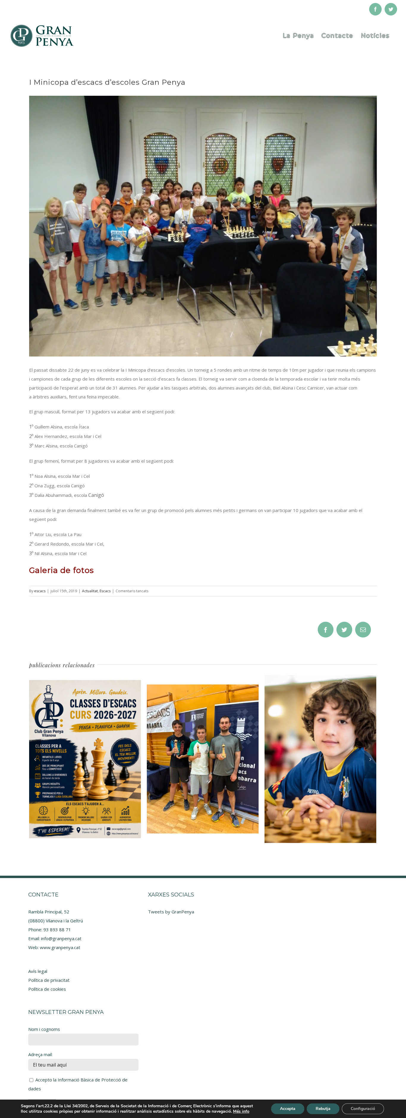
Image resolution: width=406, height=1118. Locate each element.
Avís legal (37, 971)
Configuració (363, 1108)
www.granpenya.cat (60, 947)
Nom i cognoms (44, 1029)
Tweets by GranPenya (171, 912)
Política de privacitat (49, 980)
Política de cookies (47, 989)
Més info (241, 1111)
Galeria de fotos (61, 570)
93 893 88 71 (57, 929)
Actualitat (90, 590)
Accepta (287, 1108)
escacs (39, 590)
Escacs (105, 590)
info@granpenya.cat (61, 938)
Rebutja (323, 1108)
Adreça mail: (40, 1054)
